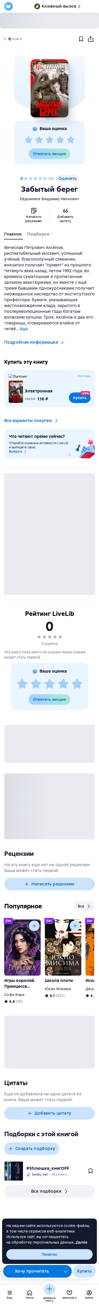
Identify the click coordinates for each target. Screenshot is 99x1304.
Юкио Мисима (58, 988)
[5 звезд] (71, 140)
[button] (49, 88)
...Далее (80, 1242)
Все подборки (46, 1191)
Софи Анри (14, 994)
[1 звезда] (28, 140)
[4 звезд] (60, 140)
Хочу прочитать (32, 1271)
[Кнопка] (34, 926)
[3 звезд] (49, 140)
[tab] (13, 235)
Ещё (24, 329)
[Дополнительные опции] (66, 1271)
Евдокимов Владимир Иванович (49, 198)
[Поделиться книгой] (90, 39)
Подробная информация (31, 342)
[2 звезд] (39, 140)
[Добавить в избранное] (81, 39)
